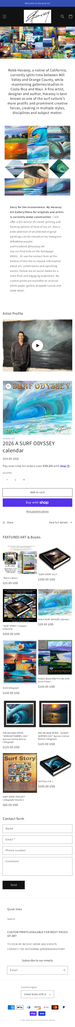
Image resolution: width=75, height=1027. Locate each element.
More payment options (37, 511)
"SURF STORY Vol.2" (48, 574)
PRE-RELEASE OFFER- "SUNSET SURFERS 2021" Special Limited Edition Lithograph (53, 736)
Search (11, 919)
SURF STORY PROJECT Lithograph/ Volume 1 (14, 798)
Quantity (7, 472)
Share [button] (10, 522)
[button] (5, 17)
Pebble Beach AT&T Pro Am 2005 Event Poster (54, 680)
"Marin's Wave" (10, 578)
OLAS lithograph (11, 687)
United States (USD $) (35, 994)
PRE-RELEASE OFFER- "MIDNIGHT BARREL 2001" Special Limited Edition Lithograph (15, 737)
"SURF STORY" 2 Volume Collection (15, 627)
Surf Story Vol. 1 (45, 781)
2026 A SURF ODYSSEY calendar (53, 619)
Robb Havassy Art (32, 1020)
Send (14, 885)
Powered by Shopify (47, 1020)
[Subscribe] (64, 970)
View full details (58, 522)
